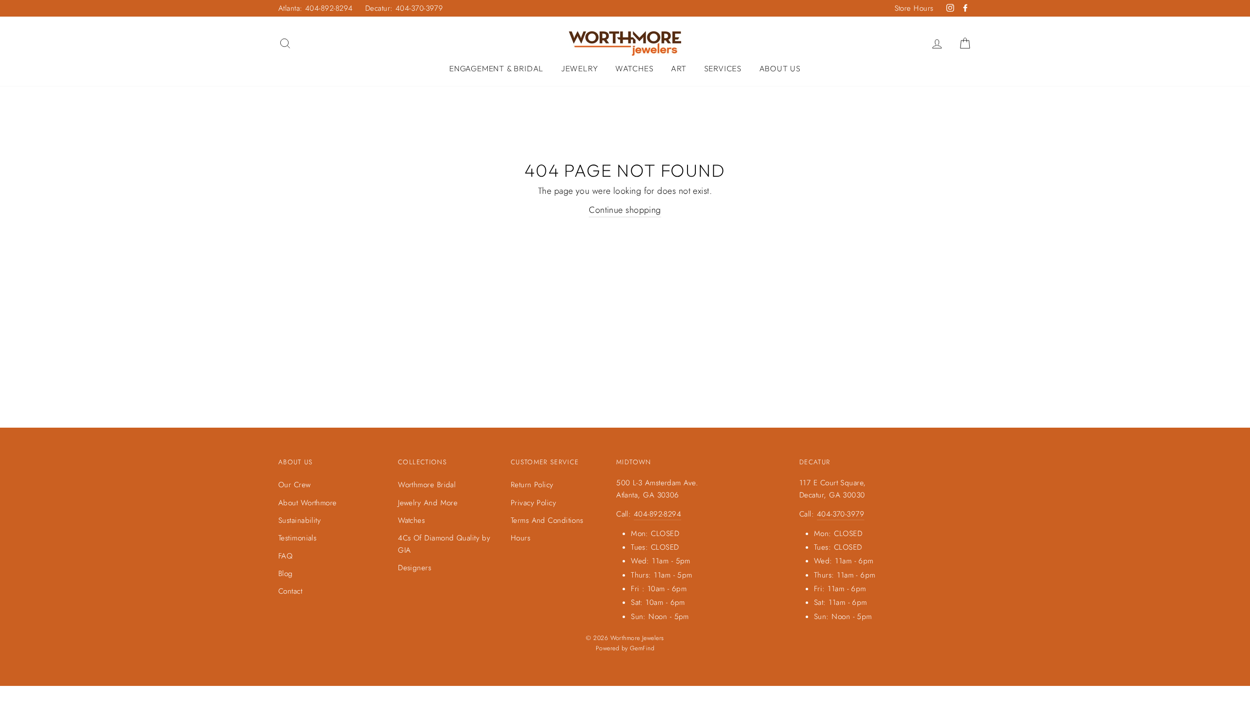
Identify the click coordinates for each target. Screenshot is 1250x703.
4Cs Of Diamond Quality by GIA (444, 544)
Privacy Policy (533, 502)
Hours (520, 538)
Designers (414, 567)
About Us (780, 68)
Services (723, 68)
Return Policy (532, 484)
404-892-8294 (657, 514)
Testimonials (297, 538)
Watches (634, 68)
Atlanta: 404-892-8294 (315, 8)
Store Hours (914, 8)
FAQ (285, 556)
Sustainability (299, 520)
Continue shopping (625, 210)
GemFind (642, 648)
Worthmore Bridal (427, 484)
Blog (285, 573)
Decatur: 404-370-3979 (404, 8)
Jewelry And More (428, 502)
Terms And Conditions (547, 520)
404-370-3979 (840, 514)
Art (679, 68)
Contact (290, 591)
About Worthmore (307, 502)
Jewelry (579, 68)
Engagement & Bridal (496, 68)
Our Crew (294, 484)
